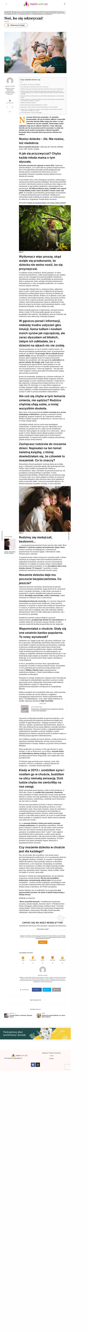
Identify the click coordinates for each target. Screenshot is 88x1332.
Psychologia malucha (10, 13)
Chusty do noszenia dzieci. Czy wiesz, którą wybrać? (46, 203)
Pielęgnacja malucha (36, 12)
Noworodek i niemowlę (10, 12)
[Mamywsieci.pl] (35, 4)
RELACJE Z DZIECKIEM (45, 13)
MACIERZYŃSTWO (54, 11)
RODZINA (53, 13)
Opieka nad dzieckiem (24, 12)
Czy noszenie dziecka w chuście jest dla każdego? (31, 112)
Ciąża (48, 11)
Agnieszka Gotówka (10, 86)
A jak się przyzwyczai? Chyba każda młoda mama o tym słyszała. (35, 86)
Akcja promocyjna (36, 707)
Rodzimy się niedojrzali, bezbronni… (28, 102)
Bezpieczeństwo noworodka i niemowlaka (34, 11)
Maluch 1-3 (62, 11)
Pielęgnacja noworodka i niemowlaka (53, 12)
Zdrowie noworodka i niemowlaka (42, 14)
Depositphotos (18, 1058)
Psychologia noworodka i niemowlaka (28, 13)
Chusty (33, 640)
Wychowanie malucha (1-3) (11, 14)
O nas (51, 1055)
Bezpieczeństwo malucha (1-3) (13, 11)
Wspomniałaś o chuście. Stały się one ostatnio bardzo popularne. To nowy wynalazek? (39, 107)
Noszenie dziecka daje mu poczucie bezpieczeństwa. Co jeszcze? (34, 105)
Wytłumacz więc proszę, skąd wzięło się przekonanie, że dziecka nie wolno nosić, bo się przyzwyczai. (42, 89)
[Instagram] (38, 1065)
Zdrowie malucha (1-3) (26, 14)
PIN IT (21, 252)
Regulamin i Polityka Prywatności (51, 1053)
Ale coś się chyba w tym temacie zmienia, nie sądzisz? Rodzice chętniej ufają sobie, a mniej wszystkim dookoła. (42, 96)
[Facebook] (33, 1065)
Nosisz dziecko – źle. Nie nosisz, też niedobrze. (30, 84)
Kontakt (51, 1058)
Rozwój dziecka (60, 13)
